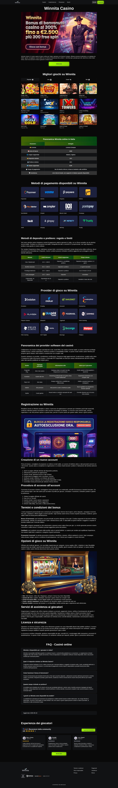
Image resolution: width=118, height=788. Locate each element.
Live (48, 79)
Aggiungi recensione (88, 730)
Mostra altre (59, 753)
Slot (87, 79)
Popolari (29, 79)
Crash (67, 79)
